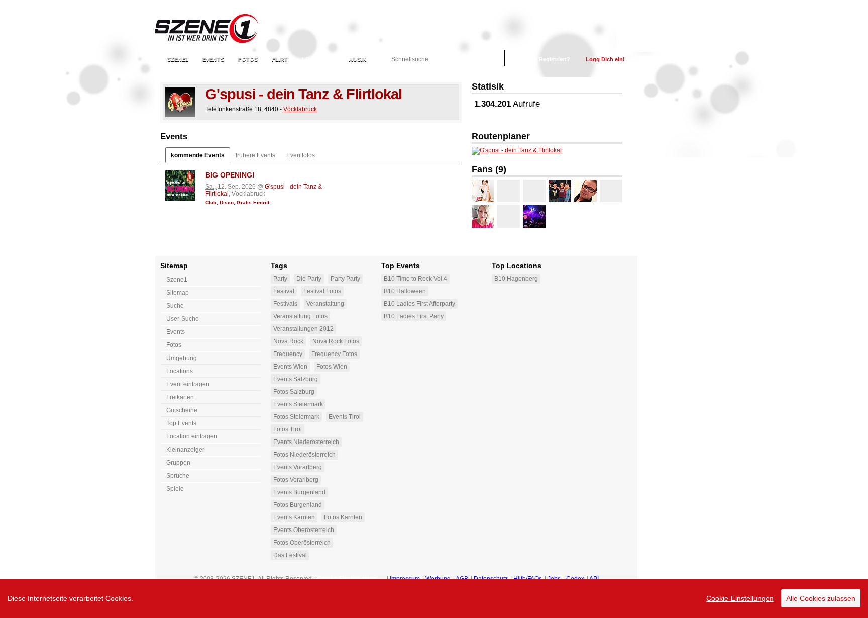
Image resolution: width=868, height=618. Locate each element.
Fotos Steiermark (296, 416)
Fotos (248, 59)
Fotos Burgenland (297, 504)
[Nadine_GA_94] (483, 191)
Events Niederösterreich (306, 442)
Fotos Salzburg (293, 391)
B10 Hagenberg (516, 278)
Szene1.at (214, 27)
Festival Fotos (322, 291)
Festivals (285, 303)
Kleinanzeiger (185, 449)
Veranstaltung (325, 303)
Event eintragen (187, 384)
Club (210, 202)
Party (280, 278)
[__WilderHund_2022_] (534, 216)
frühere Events (255, 155)
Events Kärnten (294, 517)
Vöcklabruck (300, 109)
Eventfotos (300, 155)
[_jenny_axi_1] (508, 191)
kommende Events (198, 155)
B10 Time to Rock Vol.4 (415, 278)
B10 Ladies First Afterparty (419, 303)
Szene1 (176, 279)
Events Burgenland (299, 492)
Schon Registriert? (545, 59)
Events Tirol (345, 416)
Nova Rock (288, 341)
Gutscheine (181, 410)
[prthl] (585, 191)
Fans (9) (489, 169)
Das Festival (290, 555)
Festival (283, 291)
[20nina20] (508, 216)
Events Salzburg (295, 379)
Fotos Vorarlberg (295, 479)
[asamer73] (560, 191)
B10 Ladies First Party (414, 316)
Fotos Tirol (287, 429)
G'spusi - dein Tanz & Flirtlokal (303, 94)
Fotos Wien (331, 366)
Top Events (181, 423)
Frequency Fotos (334, 354)
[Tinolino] (611, 191)
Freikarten (180, 397)
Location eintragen (192, 436)
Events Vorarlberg (297, 467)
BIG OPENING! (230, 175)
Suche (175, 305)
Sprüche (177, 475)
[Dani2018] (483, 216)
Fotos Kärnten (343, 517)
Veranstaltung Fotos (300, 316)
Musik (357, 59)
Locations (318, 59)
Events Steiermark (298, 404)
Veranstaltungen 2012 (303, 328)
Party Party (345, 278)
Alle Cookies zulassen (820, 598)
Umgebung (181, 358)
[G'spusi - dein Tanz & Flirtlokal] (180, 102)
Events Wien (290, 366)
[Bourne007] (534, 191)
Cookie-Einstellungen (740, 598)
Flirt (280, 59)
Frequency (287, 354)
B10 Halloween (405, 291)
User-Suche (182, 318)
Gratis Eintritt (253, 202)
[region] (434, 598)
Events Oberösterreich (303, 530)
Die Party (308, 278)
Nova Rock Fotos (335, 341)
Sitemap (177, 292)
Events (213, 59)
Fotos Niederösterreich (304, 454)
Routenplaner (501, 136)
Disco (227, 202)
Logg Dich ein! (605, 59)
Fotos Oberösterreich (302, 542)
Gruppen (178, 462)
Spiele (175, 488)
